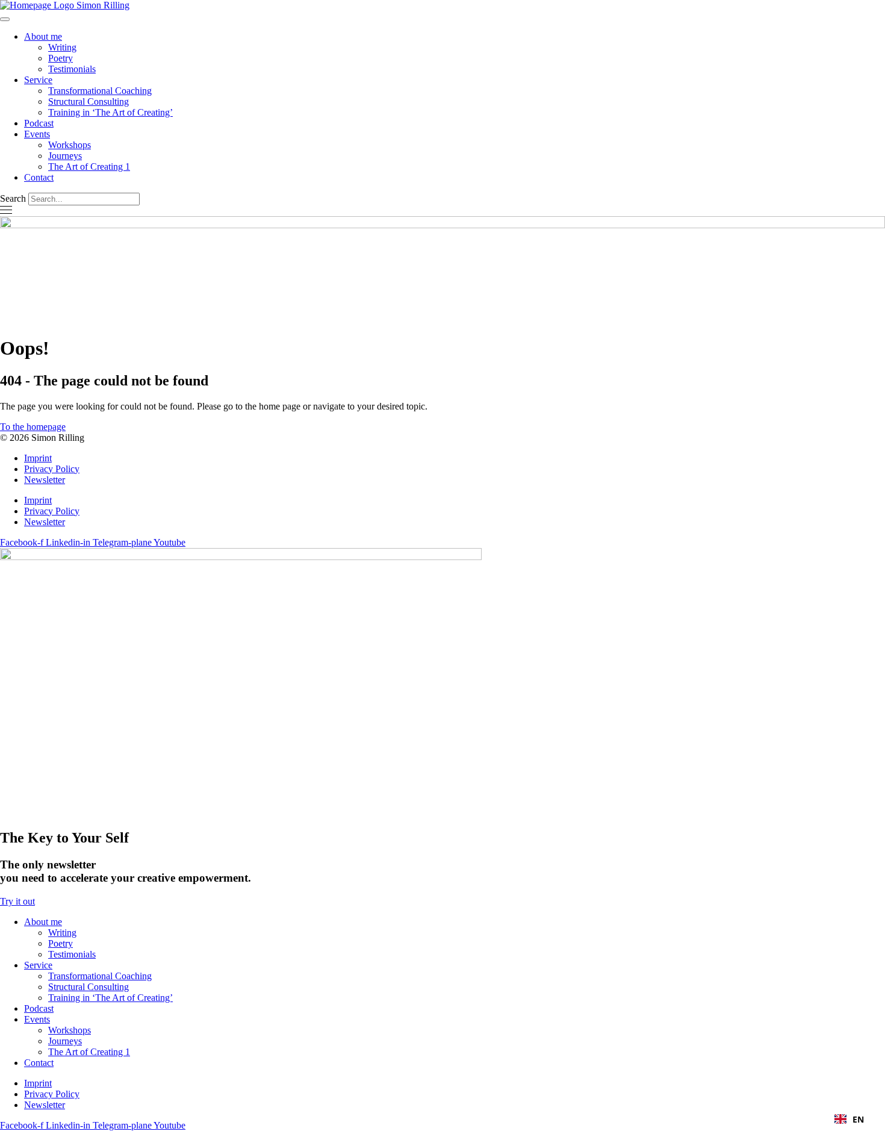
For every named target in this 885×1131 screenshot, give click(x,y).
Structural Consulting (88, 101)
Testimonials (72, 69)
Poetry (60, 58)
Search (13, 198)
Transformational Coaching (100, 91)
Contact (39, 177)
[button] (849, 1119)
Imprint (38, 458)
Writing (62, 47)
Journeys (65, 156)
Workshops (69, 145)
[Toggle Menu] (5, 19)
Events (37, 134)
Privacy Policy (51, 469)
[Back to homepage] (64, 5)
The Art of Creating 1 (89, 166)
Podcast (39, 123)
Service (38, 80)
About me (43, 36)
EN (858, 1119)
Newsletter (44, 480)
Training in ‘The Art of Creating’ (110, 112)
